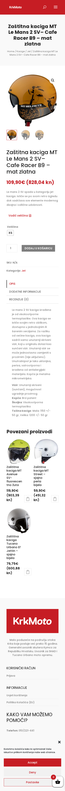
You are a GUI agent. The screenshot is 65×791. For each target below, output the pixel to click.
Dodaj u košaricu (38, 248)
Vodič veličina (18, 215)
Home (10, 51)
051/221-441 (26, 730)
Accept (32, 762)
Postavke (32, 782)
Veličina (12, 227)
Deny (32, 772)
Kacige (21, 51)
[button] (59, 742)
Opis (12, 284)
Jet (29, 51)
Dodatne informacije (25, 292)
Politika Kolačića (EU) (20, 702)
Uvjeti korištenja (16, 695)
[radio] (10, 233)
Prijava (10, 676)
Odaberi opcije (27, 498)
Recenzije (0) (19, 299)
